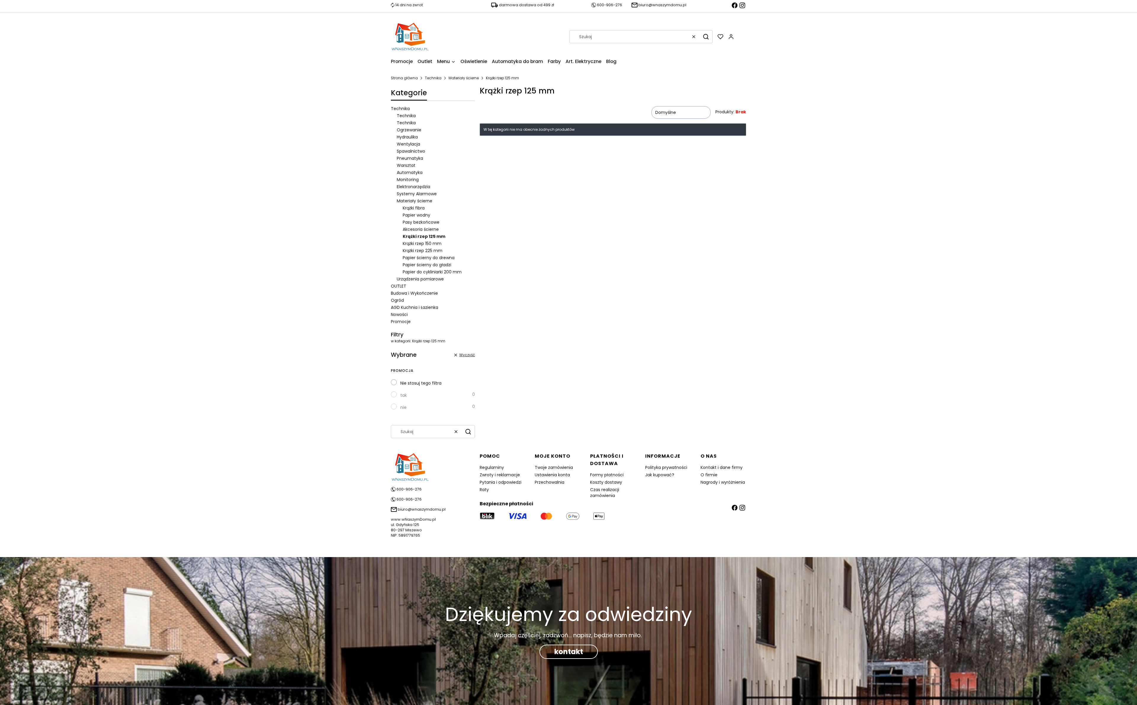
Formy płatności (607, 475)
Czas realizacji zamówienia (604, 492)
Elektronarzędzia (413, 187)
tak (403, 395)
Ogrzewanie (409, 130)
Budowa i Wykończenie (414, 293)
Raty (484, 490)
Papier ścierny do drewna (429, 258)
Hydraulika (407, 137)
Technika (433, 77)
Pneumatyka (410, 158)
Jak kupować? (659, 475)
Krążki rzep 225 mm (422, 251)
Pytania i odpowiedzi (500, 482)
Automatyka (410, 172)
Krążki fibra (414, 208)
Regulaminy (492, 467)
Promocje (401, 322)
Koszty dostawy (606, 482)
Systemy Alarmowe (417, 194)
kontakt (568, 651)
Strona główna (404, 77)
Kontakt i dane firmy (722, 467)
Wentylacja (408, 144)
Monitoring (408, 180)
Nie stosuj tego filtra (420, 383)
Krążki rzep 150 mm (422, 243)
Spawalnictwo (411, 151)
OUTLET (398, 286)
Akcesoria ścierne (421, 229)
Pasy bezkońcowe (421, 222)
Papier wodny (416, 215)
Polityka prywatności (666, 467)
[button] (706, 37)
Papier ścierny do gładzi (427, 265)
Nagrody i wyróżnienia (723, 482)
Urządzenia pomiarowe (420, 279)
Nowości (399, 314)
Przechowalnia (549, 482)
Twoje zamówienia (554, 467)
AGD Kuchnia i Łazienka (414, 307)
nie (403, 407)
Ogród (397, 300)
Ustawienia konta (552, 475)
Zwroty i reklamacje (500, 475)
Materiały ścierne (464, 77)
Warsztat (406, 165)
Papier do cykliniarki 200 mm (432, 272)
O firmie (709, 475)
